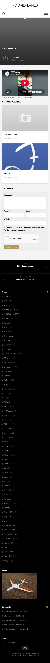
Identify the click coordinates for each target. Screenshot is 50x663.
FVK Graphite (8, 411)
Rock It (6, 508)
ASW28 (6, 332)
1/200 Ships (8, 296)
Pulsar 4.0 (7, 490)
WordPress (24, 656)
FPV (3, 44)
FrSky (6, 402)
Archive (6, 318)
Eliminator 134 (9, 367)
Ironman (7, 450)
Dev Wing (7, 349)
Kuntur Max (8, 455)
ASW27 (6, 327)
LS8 (5, 459)
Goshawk (7, 429)
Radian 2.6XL (8, 503)
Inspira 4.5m (8, 446)
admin (16, 57)
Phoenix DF (8, 486)
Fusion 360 (8, 406)
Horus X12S (8, 437)
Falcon (6, 376)
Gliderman (7, 424)
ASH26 (6, 323)
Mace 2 (6, 464)
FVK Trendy (8, 415)
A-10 (5, 305)
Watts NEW (8, 556)
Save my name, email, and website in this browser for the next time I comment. (24, 229)
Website (7, 219)
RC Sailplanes (25, 5)
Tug (5, 547)
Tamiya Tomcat (9, 530)
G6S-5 (6, 420)
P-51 (5, 481)
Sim (5, 521)
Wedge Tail (8, 561)
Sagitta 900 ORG (10, 512)
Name (7, 211)
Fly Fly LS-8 (8, 380)
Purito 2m (7, 494)
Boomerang (8, 336)
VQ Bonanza (8, 552)
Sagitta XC (7, 517)
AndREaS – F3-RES (11, 314)
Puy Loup (7, 499)
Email (28, 211)
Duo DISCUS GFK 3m (11, 354)
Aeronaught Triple (10, 310)
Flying (6, 384)
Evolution (7, 371)
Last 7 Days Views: (9, 642)
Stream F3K (9, 174)
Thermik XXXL (9, 539)
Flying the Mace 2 (22, 611)
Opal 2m (7, 477)
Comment (8, 195)
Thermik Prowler (10, 534)
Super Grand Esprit (11, 525)
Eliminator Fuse (10, 135)
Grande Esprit (9, 433)
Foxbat (6, 393)
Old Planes (8, 473)
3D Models (8, 301)
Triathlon (7, 543)
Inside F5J (7, 442)
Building (7, 340)
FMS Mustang (9, 389)
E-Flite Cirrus (8, 358)
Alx (38, 656)
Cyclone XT (8, 345)
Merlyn (6, 468)
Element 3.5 (8, 362)
